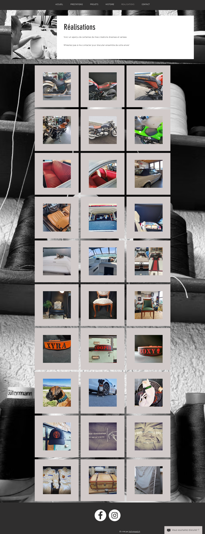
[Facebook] (100, 515)
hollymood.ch (134, 532)
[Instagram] (114, 515)
